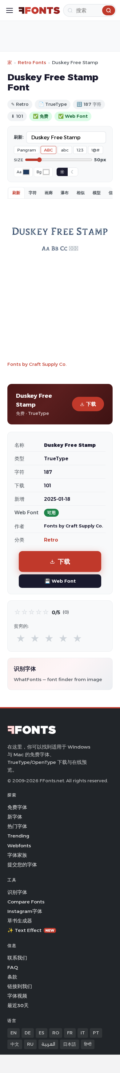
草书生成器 (19, 921)
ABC (48, 150)
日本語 (69, 1044)
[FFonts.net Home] (39, 10)
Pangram (26, 150)
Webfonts (19, 846)
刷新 (16, 192)
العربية (48, 1044)
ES (41, 1033)
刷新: (19, 137)
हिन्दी (87, 1044)
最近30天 (18, 1005)
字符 (33, 192)
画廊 (49, 192)
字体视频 (17, 996)
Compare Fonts (26, 902)
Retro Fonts (32, 62)
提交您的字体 (22, 865)
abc (65, 150)
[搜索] (108, 10)
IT (83, 1033)
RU (30, 1044)
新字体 (14, 817)
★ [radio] (21, 638)
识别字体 (17, 892)
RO (55, 1033)
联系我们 (17, 958)
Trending (18, 836)
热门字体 (17, 826)
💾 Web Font (60, 581)
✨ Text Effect (30, 930)
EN (13, 1033)
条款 (12, 977)
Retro (51, 540)
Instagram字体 (24, 911)
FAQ (12, 967)
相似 (81, 192)
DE (28, 1033)
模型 (97, 192)
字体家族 (17, 855)
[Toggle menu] (9, 10)
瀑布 (65, 192)
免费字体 (17, 807)
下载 (91, 404)
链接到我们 (19, 986)
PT (96, 1033)
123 (80, 150)
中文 (14, 1044)
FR (70, 1033)
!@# (95, 150)
